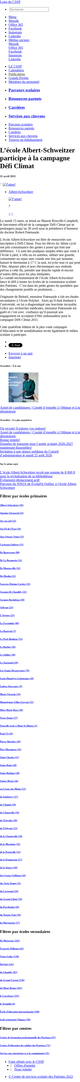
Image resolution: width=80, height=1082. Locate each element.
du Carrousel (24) (9, 891)
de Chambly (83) (8, 972)
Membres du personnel (24, 82)
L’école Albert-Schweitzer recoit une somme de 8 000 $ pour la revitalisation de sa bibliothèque (37, 474)
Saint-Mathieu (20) (10, 773)
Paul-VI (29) (6, 733)
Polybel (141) (7, 964)
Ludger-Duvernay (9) (11, 686)
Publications (17, 74)
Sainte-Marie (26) (9, 781)
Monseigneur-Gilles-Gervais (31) (17, 702)
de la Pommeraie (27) (11, 859)
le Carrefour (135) (9, 996)
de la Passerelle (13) (10, 852)
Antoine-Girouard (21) (12, 513)
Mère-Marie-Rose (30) (11, 710)
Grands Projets (18, 78)
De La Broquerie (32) (11, 560)
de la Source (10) (8, 867)
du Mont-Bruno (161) (11, 988)
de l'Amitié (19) (8, 804)
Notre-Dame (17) (9, 718)
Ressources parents (25, 98)
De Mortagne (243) (10, 940)
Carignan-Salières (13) (11, 544)
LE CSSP (15, 66)
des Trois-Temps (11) (10, 883)
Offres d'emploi (24, 1065)
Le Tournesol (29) (9, 662)
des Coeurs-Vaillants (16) (13, 875)
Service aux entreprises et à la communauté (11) (24, 1053)
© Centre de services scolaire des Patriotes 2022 (41, 1076)
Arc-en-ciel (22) (8, 521)
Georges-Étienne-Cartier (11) (15, 584)
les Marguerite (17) (10, 922)
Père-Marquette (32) (10, 749)
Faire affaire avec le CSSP (26, 1061)
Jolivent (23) (6, 607)
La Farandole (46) (9, 623)
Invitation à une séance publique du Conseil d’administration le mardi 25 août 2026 (29, 453)
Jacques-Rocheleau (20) (12, 599)
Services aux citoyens (27, 116)
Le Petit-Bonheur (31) (11, 639)
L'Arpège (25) (7, 615)
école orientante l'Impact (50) (15, 1019)
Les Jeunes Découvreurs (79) (14, 670)
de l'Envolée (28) (8, 820)
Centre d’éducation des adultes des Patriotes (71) (25, 1045)
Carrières (17, 107)
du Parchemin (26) (9, 907)
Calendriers (16, 70)
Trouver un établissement (25, 140)
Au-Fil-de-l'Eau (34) (10, 528)
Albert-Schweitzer (21, 192)
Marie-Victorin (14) (10, 694)
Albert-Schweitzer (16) (11, 505)
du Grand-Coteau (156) (12, 980)
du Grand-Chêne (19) (11, 899)
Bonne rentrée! (10, 440)
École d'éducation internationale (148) (19, 1011)
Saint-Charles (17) (9, 757)
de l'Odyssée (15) (8, 828)
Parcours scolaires (24, 90)
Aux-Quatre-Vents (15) (12, 536)
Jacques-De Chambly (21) (13, 592)
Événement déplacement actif (19, 480)
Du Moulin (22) (8, 576)
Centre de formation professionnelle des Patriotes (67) (28, 1037)
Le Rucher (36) (8, 647)
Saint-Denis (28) (8, 765)
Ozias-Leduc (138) (9, 956)
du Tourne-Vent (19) (10, 915)
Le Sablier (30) (7, 654)
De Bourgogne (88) (10, 552)
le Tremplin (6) (7, 1003)
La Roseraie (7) (8, 631)
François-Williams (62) (12, 948)
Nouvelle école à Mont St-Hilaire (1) (18, 725)
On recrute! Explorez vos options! (23, 428)
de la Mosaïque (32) (10, 844)
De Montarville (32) (10, 568)
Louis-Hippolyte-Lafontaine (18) (17, 678)
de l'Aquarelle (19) (9, 812)
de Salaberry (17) (9, 796)
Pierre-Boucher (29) (10, 741)
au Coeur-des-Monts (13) (13, 789)
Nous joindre (23, 1069)
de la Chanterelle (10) (11, 836)
